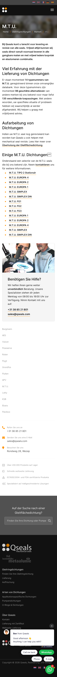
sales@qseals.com (19, 314)
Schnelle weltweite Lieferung (20, 471)
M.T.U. (5, 386)
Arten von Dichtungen (14, 592)
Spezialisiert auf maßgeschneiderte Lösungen (28, 483)
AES (4, 335)
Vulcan (5, 341)
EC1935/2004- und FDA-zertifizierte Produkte (28, 477)
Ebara (5, 405)
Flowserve (7, 348)
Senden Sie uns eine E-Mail (19, 439)
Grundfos (6, 367)
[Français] (43, 2)
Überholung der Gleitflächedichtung (22, 145)
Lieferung (6, 578)
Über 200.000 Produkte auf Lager (22, 465)
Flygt (4, 361)
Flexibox (6, 412)
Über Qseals (8, 615)
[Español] (52, 2)
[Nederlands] (33, 2)
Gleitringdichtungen (21, 31)
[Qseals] (4, 10)
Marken (37, 31)
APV (4, 380)
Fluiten (5, 373)
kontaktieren (43, 164)
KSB (4, 399)
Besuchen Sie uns (18, 449)
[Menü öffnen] (52, 10)
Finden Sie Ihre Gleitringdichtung (17, 574)
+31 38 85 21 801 (18, 309)
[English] (38, 2)
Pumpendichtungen (11, 600)
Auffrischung (8, 582)
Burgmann (7, 329)
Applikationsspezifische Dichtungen (19, 596)
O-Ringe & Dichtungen (13, 605)
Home (5, 31)
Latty (4, 392)
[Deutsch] (47, 2)
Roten (5, 354)
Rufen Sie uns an (16, 429)
